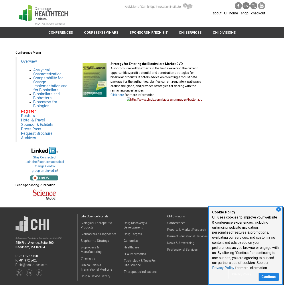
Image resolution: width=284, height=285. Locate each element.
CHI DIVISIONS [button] (224, 33)
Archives (28, 138)
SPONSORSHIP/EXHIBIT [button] (149, 33)
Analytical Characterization (47, 72)
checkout (258, 13)
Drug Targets (133, 234)
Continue (268, 277)
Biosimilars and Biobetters (46, 96)
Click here (117, 95)
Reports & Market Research (186, 229)
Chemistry (88, 258)
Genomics (131, 240)
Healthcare (131, 247)
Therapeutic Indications (140, 271)
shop (244, 13)
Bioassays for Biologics (45, 104)
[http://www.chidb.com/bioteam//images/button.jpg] (164, 99)
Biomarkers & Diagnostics (98, 234)
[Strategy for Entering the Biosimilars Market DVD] (94, 79)
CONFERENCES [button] (60, 33)
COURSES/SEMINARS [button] (101, 33)
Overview (29, 61)
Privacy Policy (223, 268)
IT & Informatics (135, 254)
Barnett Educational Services (187, 236)
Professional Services (182, 249)
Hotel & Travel (33, 120)
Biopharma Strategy (95, 240)
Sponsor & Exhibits (37, 124)
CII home (231, 13)
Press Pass (31, 129)
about (217, 13)
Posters (28, 115)
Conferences (176, 223)
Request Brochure (37, 133)
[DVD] (44, 177)
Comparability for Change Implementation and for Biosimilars (50, 84)
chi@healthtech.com (33, 265)
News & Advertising (180, 243)
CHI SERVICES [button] (190, 33)
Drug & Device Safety (95, 276)
